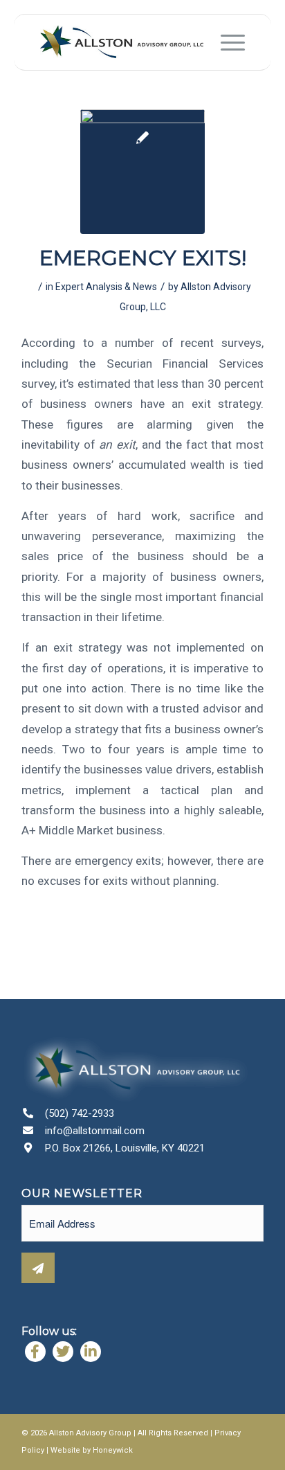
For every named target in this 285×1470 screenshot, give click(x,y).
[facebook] (35, 1351)
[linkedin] (90, 1351)
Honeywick (113, 1450)
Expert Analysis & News (106, 286)
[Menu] (226, 42)
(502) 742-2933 (79, 1113)
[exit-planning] (142, 171)
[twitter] (63, 1351)
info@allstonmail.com (95, 1130)
